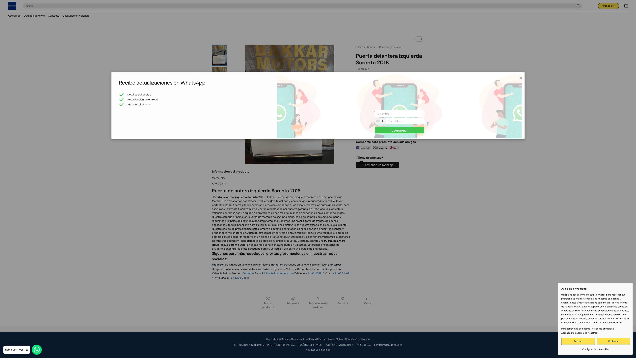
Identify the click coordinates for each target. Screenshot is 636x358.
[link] (595, 348)
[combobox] (380, 121)
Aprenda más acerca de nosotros (579, 332)
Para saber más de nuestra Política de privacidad (587, 328)
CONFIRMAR (399, 130)
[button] (578, 341)
